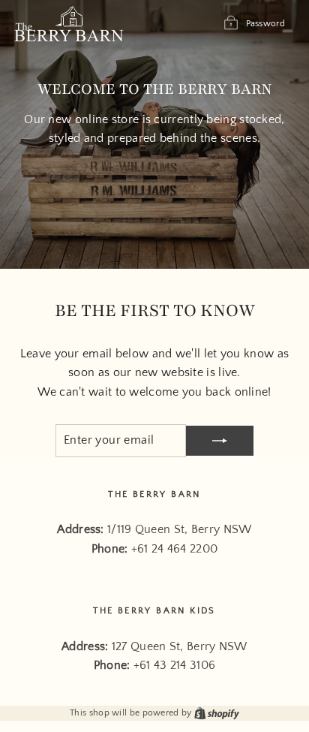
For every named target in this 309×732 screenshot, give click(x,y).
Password (265, 24)
